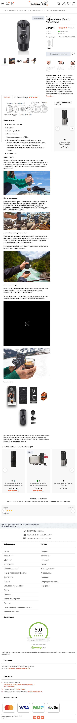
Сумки (44, 564)
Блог (6, 590)
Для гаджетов (47, 568)
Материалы (9, 564)
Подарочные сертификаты (15, 573)
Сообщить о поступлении (58, 54)
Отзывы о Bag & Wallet (13, 586)
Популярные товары (50, 581)
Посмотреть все (60, 501)
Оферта (7, 603)
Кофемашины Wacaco (36, 10)
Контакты (8, 556)
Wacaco (48, 17)
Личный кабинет (11, 612)
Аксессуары (12, 10)
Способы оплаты (11, 568)
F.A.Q (6, 551)
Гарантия (8, 594)
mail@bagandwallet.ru (35, 691)
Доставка (8, 577)
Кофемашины (23, 10)
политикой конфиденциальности (19, 668)
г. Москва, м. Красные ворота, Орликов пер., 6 (19, 684)
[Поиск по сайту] (58, 4)
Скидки (44, 551)
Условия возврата (11, 599)
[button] (57, 128)
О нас (6, 581)
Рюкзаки (45, 560)
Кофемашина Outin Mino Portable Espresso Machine (13, 484)
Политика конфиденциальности (17, 607)
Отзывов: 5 (71, 28)
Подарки (45, 586)
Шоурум (7, 560)
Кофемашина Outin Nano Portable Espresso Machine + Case (38, 484)
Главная (4, 10)
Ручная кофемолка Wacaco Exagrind (64, 143)
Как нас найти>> (9, 686)
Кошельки (45, 556)
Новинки (45, 577)
